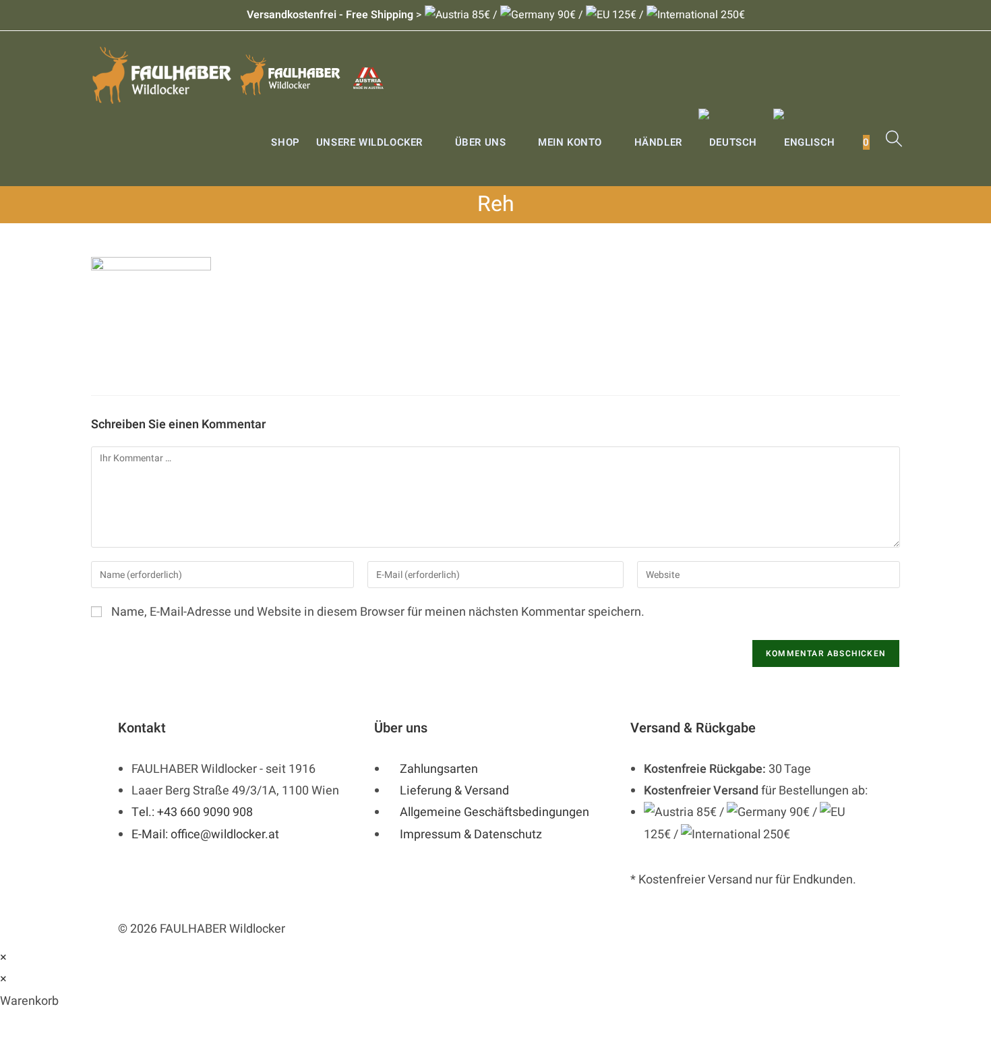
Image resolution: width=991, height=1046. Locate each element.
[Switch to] (727, 142)
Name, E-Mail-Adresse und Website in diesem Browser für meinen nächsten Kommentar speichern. (377, 612)
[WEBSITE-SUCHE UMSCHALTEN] (894, 142)
